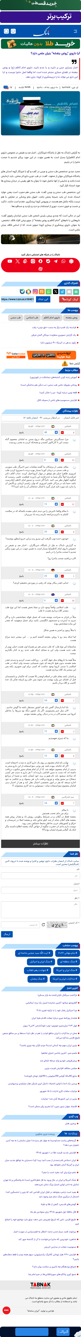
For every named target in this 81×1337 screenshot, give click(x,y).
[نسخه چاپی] (76, 292)
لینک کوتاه (71, 299)
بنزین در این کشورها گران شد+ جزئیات (59, 1099)
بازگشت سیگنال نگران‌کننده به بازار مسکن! (57, 995)
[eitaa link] (25, 261)
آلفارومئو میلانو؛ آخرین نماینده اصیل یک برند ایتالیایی (51, 1003)
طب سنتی (16, 318)
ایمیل (76, 884)
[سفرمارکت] (40, 355)
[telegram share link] (62, 292)
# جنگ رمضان (37, 979)
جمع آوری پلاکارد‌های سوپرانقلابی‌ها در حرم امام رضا (52, 1274)
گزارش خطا (74, 364)
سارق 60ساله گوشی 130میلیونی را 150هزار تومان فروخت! (50, 1076)
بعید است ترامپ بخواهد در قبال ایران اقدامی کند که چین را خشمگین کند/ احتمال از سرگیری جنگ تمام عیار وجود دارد (42, 1195)
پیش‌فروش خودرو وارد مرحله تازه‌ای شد (58, 1061)
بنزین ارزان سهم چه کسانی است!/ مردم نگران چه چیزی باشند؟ (48, 1045)
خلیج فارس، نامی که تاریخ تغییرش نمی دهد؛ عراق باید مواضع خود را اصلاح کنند (42, 1222)
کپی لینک (43, 299)
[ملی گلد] (40, 5)
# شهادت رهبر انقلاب (37, 970)
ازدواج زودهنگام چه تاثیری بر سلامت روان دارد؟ (54, 1267)
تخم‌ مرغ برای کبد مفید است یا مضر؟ (59, 1172)
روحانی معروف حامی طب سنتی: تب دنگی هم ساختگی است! (49, 385)
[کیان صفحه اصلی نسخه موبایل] (40, 1332)
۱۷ (11, 88)
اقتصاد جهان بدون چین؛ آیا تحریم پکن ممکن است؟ (52, 1106)
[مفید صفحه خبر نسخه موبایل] (40, 17)
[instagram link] (32, 261)
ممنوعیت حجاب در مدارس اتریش (60, 1247)
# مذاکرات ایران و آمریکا (65, 979)
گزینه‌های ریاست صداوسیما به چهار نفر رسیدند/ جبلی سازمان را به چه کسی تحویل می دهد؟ (42, 1143)
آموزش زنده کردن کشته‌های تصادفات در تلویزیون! (53, 377)
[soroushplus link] (40, 261)
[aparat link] (40, 268)
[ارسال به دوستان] (69, 292)
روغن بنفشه (71, 318)
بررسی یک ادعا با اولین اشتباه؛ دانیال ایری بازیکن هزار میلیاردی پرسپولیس (42, 1084)
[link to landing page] (41, 31)
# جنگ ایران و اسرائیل (41, 962)
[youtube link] (9, 261)
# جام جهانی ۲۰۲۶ (67, 953)
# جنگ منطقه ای (68, 962)
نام (78, 869)
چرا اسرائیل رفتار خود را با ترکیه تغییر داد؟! (57, 1010)
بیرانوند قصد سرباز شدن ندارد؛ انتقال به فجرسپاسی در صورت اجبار (45, 1232)
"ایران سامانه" (33, 1311)
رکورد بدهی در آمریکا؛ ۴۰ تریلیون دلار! (58, 343)
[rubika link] (71, 261)
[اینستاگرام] (35, 291)
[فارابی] (40, 44)
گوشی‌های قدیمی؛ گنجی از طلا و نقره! (58, 1204)
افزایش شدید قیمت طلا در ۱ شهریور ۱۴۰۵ (56, 1153)
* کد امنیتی (73, 923)
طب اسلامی (32, 318)
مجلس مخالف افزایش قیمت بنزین (61, 1068)
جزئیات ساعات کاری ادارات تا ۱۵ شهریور (58, 1091)
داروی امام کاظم (52, 318)
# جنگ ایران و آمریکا (66, 970)
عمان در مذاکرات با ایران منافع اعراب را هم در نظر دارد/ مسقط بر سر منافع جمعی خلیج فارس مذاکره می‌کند (41, 1036)
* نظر (77, 898)
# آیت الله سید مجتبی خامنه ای (34, 953)
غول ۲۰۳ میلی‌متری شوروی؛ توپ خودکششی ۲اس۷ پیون (50, 1026)
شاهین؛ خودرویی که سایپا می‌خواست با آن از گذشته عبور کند (47, 1239)
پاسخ (21, 432)
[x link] (17, 261)
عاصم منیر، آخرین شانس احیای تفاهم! (59, 1053)
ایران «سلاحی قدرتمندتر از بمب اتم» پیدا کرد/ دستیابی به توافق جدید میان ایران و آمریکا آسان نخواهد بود (42, 1163)
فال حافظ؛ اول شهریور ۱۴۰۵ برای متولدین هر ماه (53, 1212)
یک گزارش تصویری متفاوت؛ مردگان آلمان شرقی (53, 335)
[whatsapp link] (63, 261)
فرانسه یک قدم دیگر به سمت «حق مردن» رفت (54, 327)
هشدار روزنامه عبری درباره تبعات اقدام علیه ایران (54, 1018)
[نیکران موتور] (40, 239)
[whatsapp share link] (49, 292)
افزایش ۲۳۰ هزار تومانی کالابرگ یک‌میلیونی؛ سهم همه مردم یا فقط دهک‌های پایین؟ (41, 1257)
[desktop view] (13, 31)
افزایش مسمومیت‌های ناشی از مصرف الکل (57, 400)
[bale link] (48, 261)
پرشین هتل (70, 1124)
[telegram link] (55, 261)
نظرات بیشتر (40, 843)
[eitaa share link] (42, 292)
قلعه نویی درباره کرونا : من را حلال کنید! (58, 393)
